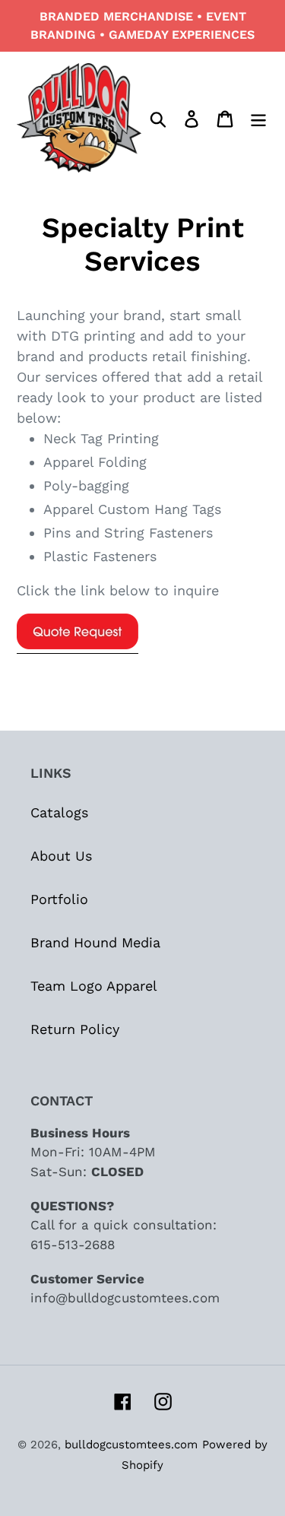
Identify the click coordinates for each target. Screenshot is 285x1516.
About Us (61, 856)
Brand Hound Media (95, 942)
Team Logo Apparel (93, 986)
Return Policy (74, 1029)
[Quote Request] (77, 645)
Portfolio (59, 899)
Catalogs (59, 812)
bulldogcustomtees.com (131, 1444)
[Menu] (258, 117)
